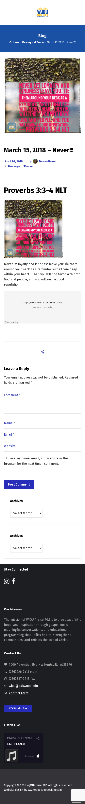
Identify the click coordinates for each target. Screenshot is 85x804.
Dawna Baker (47, 161)
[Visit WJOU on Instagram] (6, 582)
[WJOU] (42, 12)
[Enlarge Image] (42, 95)
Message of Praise (20, 166)
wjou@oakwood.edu (23, 686)
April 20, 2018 (14, 161)
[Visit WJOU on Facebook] (13, 582)
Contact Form (18, 693)
